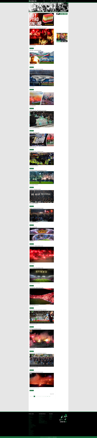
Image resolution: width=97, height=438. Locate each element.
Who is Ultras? (40, 415)
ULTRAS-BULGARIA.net (31, 417)
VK (49, 418)
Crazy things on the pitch (42, 420)
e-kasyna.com (30, 428)
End (49, 396)
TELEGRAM (50, 417)
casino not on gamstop (31, 415)
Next (47, 396)
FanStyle (29, 418)
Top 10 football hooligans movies (43, 421)
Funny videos (40, 418)
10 (45, 396)
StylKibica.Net (30, 421)
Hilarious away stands (41, 422)
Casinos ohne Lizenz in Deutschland (32, 425)
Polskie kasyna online (31, 427)
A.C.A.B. (40, 417)
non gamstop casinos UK (31, 430)
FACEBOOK (50, 415)
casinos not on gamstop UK (31, 431)
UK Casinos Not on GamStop (31, 424)
